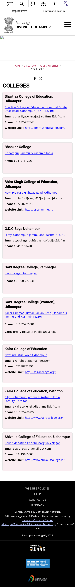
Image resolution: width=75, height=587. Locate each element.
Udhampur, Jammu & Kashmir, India (29, 153)
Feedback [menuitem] (37, 505)
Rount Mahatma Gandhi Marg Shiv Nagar (32, 443)
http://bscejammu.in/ (39, 209)
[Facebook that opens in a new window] (34, 78)
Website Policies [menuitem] (37, 488)
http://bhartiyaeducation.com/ (45, 128)
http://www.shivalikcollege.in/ (45, 460)
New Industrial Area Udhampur (26, 355)
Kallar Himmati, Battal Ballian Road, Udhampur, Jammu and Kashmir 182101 (36, 314)
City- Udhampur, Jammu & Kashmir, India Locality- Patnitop (32, 399)
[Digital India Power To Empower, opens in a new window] (37, 579)
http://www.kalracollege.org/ (44, 418)
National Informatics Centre (37, 520)
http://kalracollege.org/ (40, 372)
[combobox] (65, 3)
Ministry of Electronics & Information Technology (29, 524)
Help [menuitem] (37, 494)
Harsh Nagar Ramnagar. (21, 273)
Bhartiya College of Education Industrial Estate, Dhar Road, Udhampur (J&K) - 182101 (36, 109)
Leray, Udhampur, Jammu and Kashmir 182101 (36, 235)
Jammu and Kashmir (54, 11)
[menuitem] (10, 3)
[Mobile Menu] (67, 24)
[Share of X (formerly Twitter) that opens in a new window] (40, 78)
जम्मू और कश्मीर (19, 11)
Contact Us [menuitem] (37, 499)
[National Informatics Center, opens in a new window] (38, 563)
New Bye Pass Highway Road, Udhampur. (32, 192)
